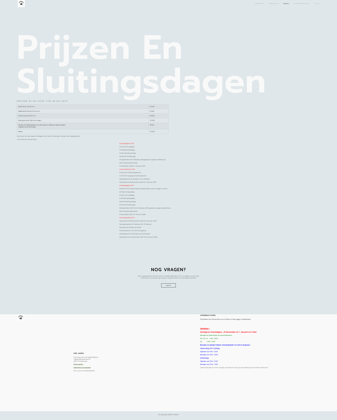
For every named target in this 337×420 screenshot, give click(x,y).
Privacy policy (78, 364)
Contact (317, 3)
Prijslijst (286, 3)
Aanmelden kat (259, 3)
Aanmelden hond (273, 3)
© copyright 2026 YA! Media (168, 414)
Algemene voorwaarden (82, 367)
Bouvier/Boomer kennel (301, 3)
